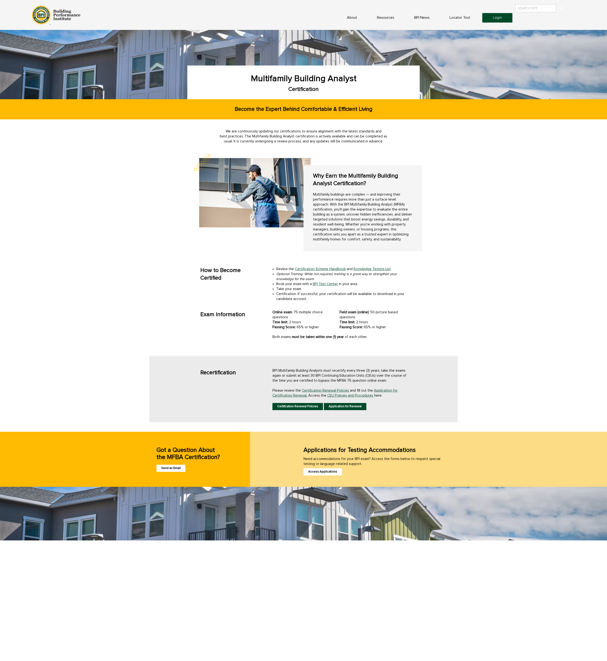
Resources (385, 17)
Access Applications (322, 471)
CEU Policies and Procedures (350, 395)
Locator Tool (460, 17)
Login (497, 17)
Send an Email (171, 468)
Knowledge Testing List (372, 269)
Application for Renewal (345, 406)
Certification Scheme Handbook (320, 269)
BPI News (422, 17)
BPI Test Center (325, 284)
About (352, 17)
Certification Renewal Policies (325, 390)
